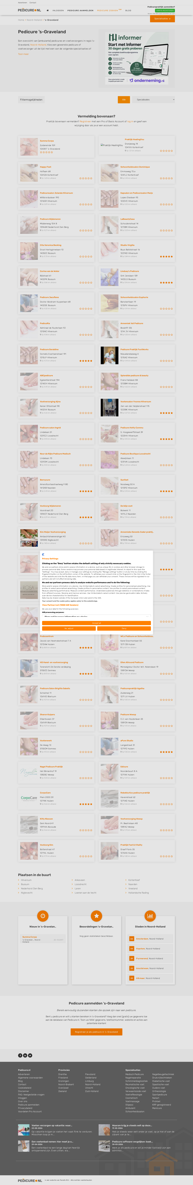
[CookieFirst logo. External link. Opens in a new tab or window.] (43, 554)
